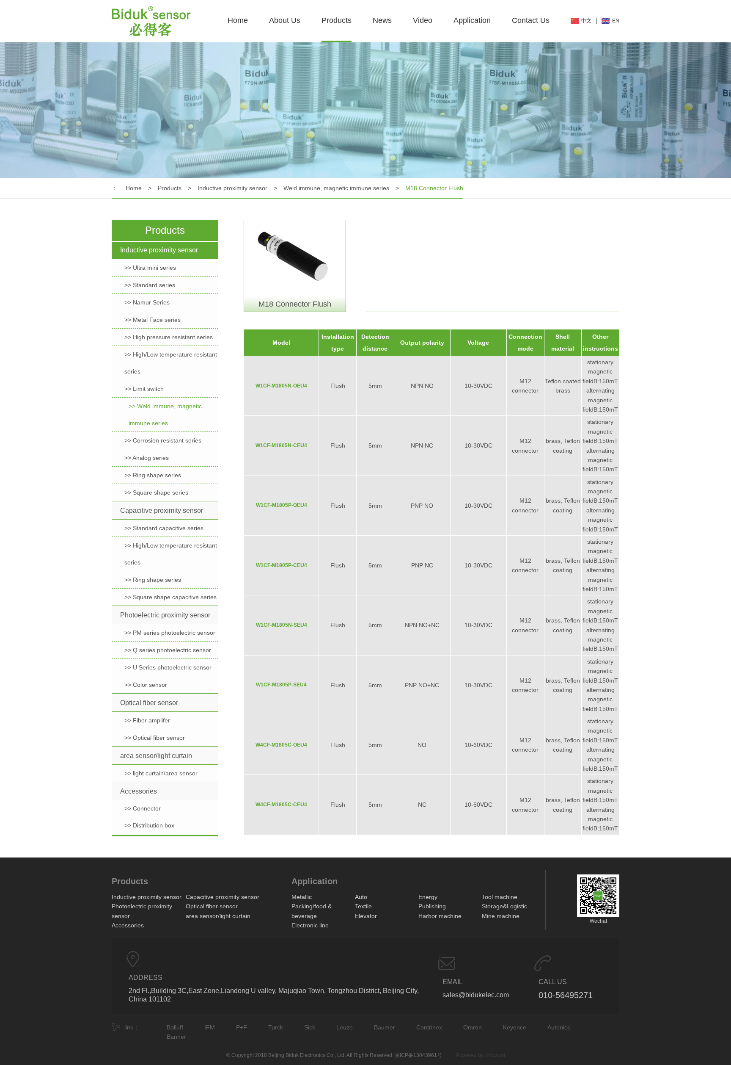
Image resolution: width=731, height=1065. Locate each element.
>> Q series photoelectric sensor (167, 650)
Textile (363, 906)
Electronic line (310, 925)
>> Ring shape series (152, 475)
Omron (472, 1027)
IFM (209, 1027)
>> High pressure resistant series (168, 337)
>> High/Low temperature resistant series (170, 363)
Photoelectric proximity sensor (165, 615)
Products (337, 20)
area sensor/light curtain (156, 755)
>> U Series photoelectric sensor (168, 667)
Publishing (432, 906)
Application (472, 20)
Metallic (301, 896)
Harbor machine (440, 916)
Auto (361, 896)
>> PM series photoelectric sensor (169, 632)
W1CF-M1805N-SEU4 (281, 625)
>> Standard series (149, 285)
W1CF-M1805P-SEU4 (281, 685)
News (382, 20)
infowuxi (495, 1055)
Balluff (175, 1027)
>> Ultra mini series (150, 267)
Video (422, 20)
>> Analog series (146, 457)
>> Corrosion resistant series (162, 440)
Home (238, 20)
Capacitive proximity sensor (161, 510)
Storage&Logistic (504, 906)
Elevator (366, 916)
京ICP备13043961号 (418, 1055)
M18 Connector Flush (434, 188)
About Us (284, 20)
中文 (586, 21)
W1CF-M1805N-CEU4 (281, 445)
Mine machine (500, 916)
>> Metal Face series (152, 319)
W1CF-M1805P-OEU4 (281, 505)
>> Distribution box (149, 825)
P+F (241, 1027)
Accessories (138, 791)
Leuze (344, 1027)
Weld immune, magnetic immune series (336, 188)
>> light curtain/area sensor (161, 773)
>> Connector (142, 808)
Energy (427, 896)
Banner (176, 1036)
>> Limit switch (144, 388)
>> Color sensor (145, 684)
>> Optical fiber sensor (154, 737)
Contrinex (429, 1027)
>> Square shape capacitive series (170, 597)
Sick (309, 1027)
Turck (275, 1027)
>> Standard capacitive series (163, 528)
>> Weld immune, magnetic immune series (165, 414)
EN (615, 21)
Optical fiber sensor (149, 702)
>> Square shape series (156, 492)
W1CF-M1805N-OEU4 (281, 386)
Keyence (514, 1027)
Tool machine (499, 896)
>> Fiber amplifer (147, 720)
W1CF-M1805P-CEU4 (281, 565)
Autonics (558, 1027)
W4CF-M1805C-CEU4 (281, 805)
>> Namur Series (147, 302)
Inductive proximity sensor (232, 188)
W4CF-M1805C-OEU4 (281, 745)
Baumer (384, 1027)
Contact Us (531, 20)
